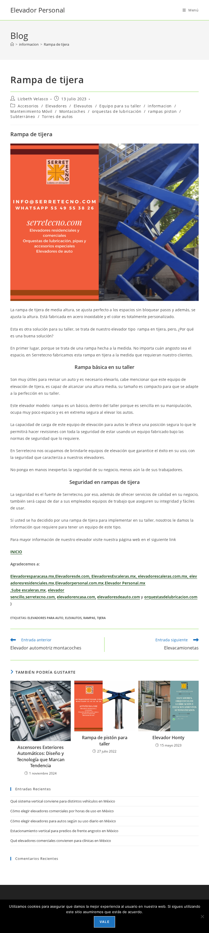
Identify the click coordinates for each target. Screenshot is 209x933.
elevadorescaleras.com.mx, (163, 576)
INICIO (16, 551)
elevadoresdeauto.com (118, 596)
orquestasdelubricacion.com (170, 596)
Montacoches (72, 111)
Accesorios (28, 105)
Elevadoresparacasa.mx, (32, 576)
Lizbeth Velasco (33, 98)
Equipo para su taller (120, 105)
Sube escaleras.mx (28, 590)
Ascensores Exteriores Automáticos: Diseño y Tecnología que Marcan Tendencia (40, 756)
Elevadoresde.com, (73, 576)
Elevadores (56, 105)
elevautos (73, 618)
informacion (160, 105)
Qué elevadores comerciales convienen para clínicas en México (60, 840)
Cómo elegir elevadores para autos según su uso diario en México (63, 821)
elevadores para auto (45, 618)
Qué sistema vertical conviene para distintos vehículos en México (62, 801)
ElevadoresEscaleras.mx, (114, 576)
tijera (101, 618)
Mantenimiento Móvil (31, 111)
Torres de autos (57, 116)
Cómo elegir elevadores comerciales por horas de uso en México (62, 810)
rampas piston (162, 111)
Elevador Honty (168, 738)
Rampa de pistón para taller (104, 741)
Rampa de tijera (56, 44)
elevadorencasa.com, (76, 596)
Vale (104, 922)
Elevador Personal (37, 9)
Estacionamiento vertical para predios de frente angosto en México (64, 830)
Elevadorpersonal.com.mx (79, 583)
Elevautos (83, 105)
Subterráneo (22, 116)
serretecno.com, (41, 596)
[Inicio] (12, 44)
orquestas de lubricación (116, 111)
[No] (202, 916)
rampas (89, 618)
